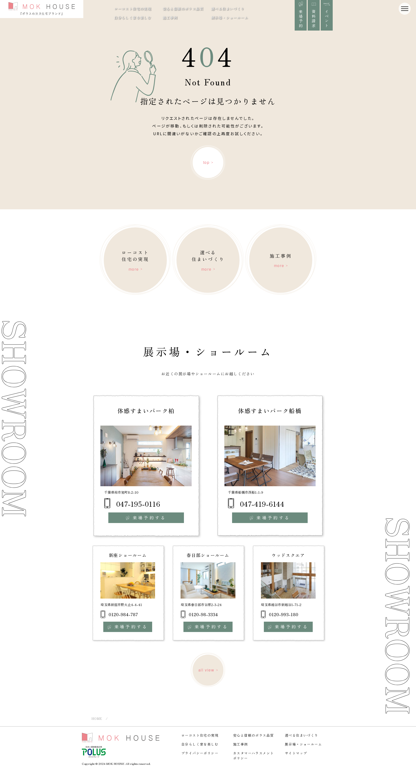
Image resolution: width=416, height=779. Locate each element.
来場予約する (149, 518)
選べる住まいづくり (228, 8)
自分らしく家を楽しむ (132, 17)
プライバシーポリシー (199, 753)
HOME (96, 718)
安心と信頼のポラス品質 (183, 8)
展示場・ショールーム (229, 17)
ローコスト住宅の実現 (132, 8)
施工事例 (170, 17)
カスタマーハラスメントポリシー (253, 755)
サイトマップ (296, 753)
